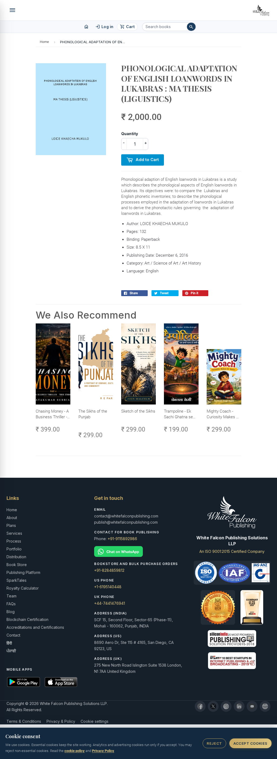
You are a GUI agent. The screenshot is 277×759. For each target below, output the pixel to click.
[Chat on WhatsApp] (138, 551)
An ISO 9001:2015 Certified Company (232, 551)
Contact (13, 635)
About (11, 517)
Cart (127, 27)
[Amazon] (265, 706)
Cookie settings (94, 721)
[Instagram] (226, 706)
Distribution (16, 556)
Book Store (16, 564)
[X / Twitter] (213, 706)
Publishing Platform (23, 572)
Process (13, 541)
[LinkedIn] (239, 706)
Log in (104, 27)
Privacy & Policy (61, 721)
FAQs (11, 603)
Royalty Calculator (22, 588)
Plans (11, 525)
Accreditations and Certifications (35, 627)
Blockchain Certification (27, 619)
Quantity (129, 133)
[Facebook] (200, 706)
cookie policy (74, 751)
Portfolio (14, 549)
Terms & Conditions (23, 721)
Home (44, 42)
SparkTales (16, 580)
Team (11, 596)
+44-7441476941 (109, 603)
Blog (10, 611)
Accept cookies (250, 743)
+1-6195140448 (107, 586)
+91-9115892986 (122, 538)
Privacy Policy (103, 751)
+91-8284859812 (109, 570)
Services (14, 533)
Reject (214, 743)
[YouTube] (252, 706)
